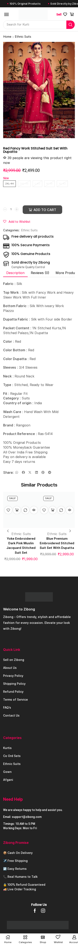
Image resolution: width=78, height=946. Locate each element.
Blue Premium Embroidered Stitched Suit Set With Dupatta (57, 543)
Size (6, 178)
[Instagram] (43, 911)
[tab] (15, 273)
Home (7, 36)
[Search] (70, 25)
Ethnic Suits (23, 36)
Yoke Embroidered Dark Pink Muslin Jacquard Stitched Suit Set (21, 546)
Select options (17, 510)
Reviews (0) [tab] (40, 273)
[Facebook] (35, 911)
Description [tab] (15, 273)
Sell (59, 14)
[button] (6, 14)
